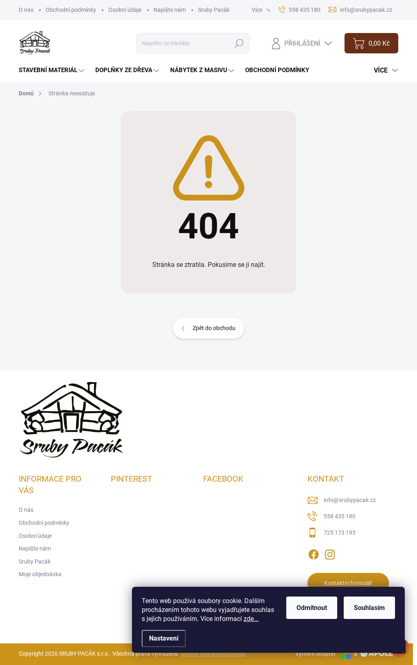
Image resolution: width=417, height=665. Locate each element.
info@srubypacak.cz (350, 500)
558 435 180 (340, 516)
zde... (251, 619)
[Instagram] (330, 553)
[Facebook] (313, 553)
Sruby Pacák (214, 10)
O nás (26, 10)
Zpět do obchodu (214, 328)
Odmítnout (311, 608)
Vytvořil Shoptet (315, 653)
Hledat (239, 43)
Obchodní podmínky (71, 10)
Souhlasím (369, 608)
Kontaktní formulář (348, 583)
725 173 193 (340, 532)
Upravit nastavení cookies (213, 653)
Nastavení (163, 638)
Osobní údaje (124, 10)
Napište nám (170, 10)
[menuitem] (52, 70)
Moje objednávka (40, 574)
